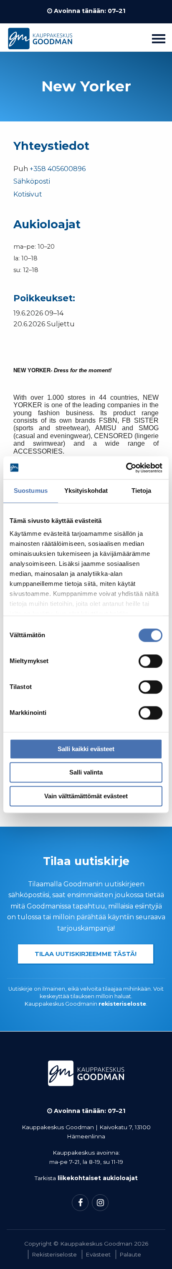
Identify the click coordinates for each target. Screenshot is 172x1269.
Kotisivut (27, 194)
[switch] (150, 661)
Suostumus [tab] (31, 490)
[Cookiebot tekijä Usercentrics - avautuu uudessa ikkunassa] (125, 467)
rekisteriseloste (122, 1004)
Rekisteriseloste (54, 1254)
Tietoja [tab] (142, 490)
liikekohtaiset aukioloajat (98, 1178)
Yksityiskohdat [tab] (86, 490)
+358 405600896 (58, 169)
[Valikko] (158, 38)
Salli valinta (86, 772)
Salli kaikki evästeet (86, 748)
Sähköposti (31, 181)
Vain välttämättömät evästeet (86, 796)
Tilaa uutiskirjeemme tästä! (86, 954)
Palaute (130, 1254)
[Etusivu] (40, 40)
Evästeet (98, 1254)
